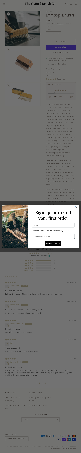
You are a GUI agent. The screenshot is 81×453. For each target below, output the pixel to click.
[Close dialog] (76, 207)
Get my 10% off (53, 243)
